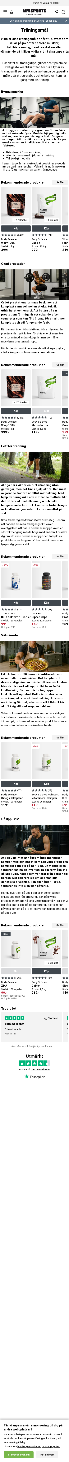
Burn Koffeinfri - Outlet (16, 617)
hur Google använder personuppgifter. (38, 1446)
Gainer (36, 985)
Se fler (60, 182)
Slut (46, 410)
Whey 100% (8, 242)
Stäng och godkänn (19, 1454)
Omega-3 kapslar (12, 798)
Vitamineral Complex (44, 798)
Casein (36, 242)
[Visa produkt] (9, 235)
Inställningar (47, 1454)
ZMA (4, 985)
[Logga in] (11, 12)
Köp (16, 228)
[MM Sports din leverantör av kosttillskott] (34, 11)
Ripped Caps (39, 617)
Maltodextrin (40, 425)
